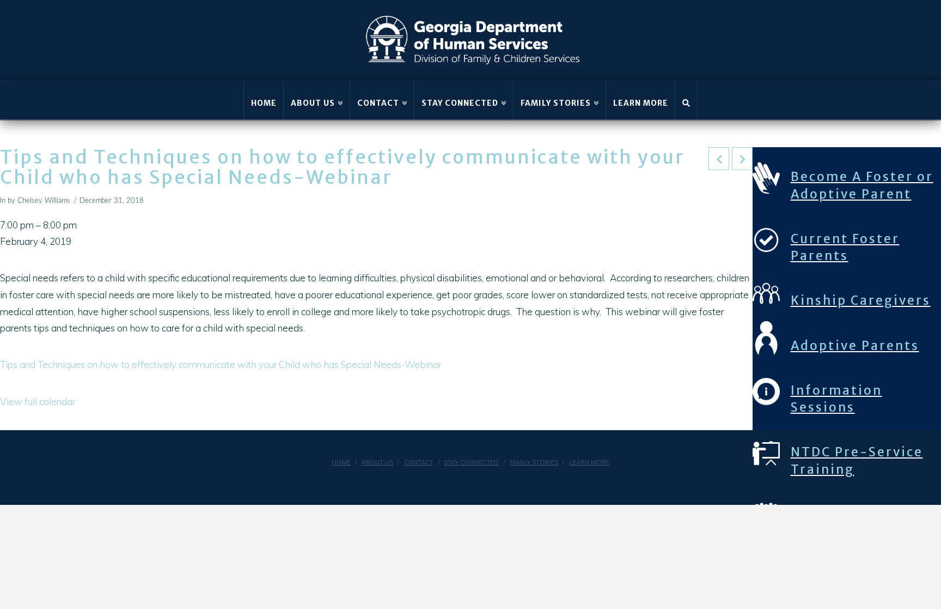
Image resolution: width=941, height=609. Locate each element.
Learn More (589, 462)
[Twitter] (485, 481)
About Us (377, 462)
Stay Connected (471, 462)
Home (341, 462)
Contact (418, 462)
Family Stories (534, 462)
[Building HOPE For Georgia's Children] (473, 40)
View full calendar (37, 401)
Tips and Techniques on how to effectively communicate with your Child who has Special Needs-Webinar (220, 364)
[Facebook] (456, 481)
